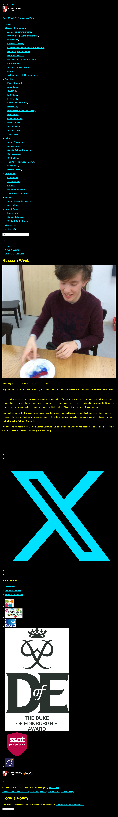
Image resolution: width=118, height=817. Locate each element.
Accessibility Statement (29, 791)
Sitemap (43, 791)
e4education (54, 787)
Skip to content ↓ (9, 4)
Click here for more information (70, 805)
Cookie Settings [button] (67, 791)
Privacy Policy (54, 791)
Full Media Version (10, 791)
